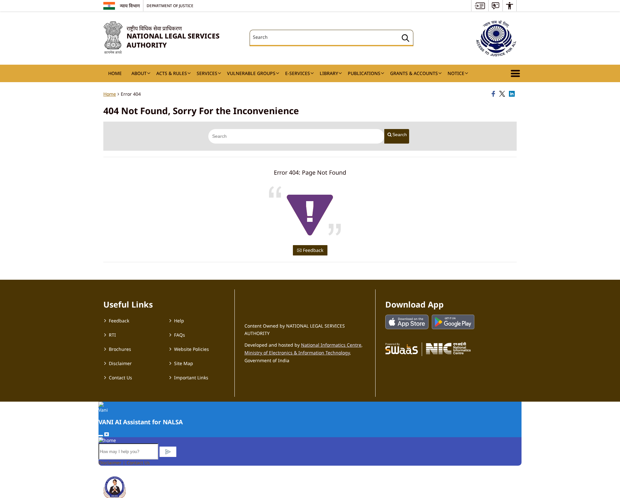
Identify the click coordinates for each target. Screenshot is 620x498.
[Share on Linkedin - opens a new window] (513, 94)
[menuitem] (479, 5)
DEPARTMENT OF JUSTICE (170, 5)
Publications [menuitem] (364, 73)
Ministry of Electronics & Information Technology (297, 353)
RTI (112, 335)
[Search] (405, 39)
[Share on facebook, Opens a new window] (494, 94)
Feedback (312, 250)
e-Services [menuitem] (297, 73)
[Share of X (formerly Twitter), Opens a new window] (503, 94)
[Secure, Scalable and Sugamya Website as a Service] (401, 348)
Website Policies (191, 349)
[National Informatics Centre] (448, 348)
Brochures (120, 349)
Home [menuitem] (115, 73)
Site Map (183, 363)
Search (399, 134)
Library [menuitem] (329, 73)
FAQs (179, 335)
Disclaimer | (112, 463)
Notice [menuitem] (456, 73)
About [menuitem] (139, 73)
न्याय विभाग (130, 6)
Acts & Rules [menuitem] (171, 73)
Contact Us (120, 377)
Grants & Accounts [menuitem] (414, 73)
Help (179, 321)
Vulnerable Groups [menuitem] (251, 73)
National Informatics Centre (331, 345)
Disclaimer (120, 363)
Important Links (191, 377)
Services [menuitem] (207, 73)
